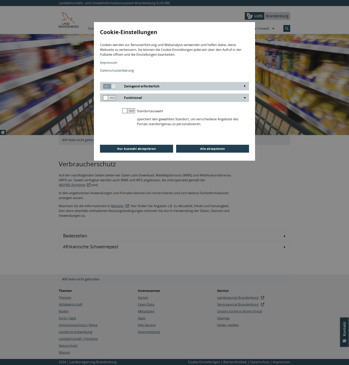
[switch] (108, 86)
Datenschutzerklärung (117, 70)
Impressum (108, 62)
